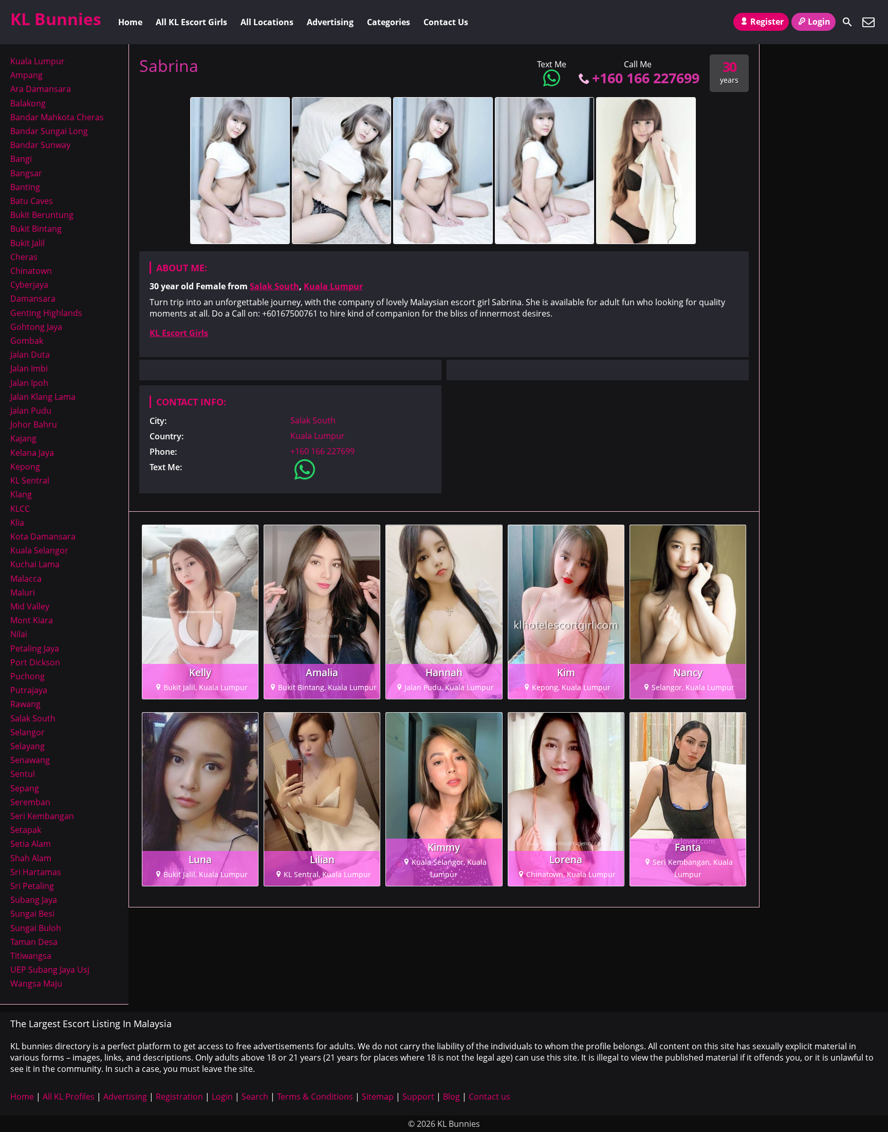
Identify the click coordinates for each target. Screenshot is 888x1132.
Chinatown (31, 270)
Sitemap (378, 1096)
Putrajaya (28, 690)
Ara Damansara (40, 89)
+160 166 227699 (645, 77)
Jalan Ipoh (29, 382)
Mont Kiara (31, 620)
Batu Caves (31, 201)
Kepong (25, 466)
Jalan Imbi (29, 368)
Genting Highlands (46, 313)
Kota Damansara (43, 536)
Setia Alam (30, 843)
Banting (25, 187)
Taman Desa (34, 942)
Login (819, 21)
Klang (21, 494)
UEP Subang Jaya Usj (49, 969)
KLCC (20, 508)
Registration (179, 1096)
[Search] (847, 22)
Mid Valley (29, 606)
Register (767, 21)
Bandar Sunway (40, 145)
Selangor (27, 732)
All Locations (266, 22)
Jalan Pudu (30, 410)
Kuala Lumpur (333, 286)
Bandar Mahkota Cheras (57, 117)
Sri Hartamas (35, 872)
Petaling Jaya (34, 648)
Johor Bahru (33, 424)
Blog (451, 1096)
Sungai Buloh (35, 928)
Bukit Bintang (36, 228)
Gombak (26, 340)
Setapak (25, 830)
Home (130, 22)
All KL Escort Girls (191, 22)
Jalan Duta (30, 354)
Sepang (24, 788)
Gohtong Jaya (36, 326)
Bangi (21, 158)
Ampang (26, 75)
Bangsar (26, 173)
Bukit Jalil (27, 243)
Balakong (28, 103)
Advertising (330, 22)
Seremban (30, 802)
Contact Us (445, 22)
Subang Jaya (33, 899)
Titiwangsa (30, 955)
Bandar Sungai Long (49, 131)
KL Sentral (29, 480)
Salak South (274, 286)
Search (255, 1096)
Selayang (27, 746)
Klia (17, 522)
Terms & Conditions (315, 1096)
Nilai (18, 634)
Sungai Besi (32, 913)
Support (418, 1096)
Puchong (27, 676)
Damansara (32, 298)
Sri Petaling (32, 886)
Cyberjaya (29, 284)
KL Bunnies (55, 19)
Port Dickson (35, 662)
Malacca (26, 578)
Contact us (489, 1096)
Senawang (30, 760)
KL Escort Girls (179, 333)
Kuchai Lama (35, 564)
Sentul (22, 774)
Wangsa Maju (36, 983)
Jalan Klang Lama (43, 396)
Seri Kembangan (42, 816)
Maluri (22, 592)
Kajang (23, 438)
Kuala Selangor (39, 550)
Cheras (24, 257)
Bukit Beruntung (41, 214)
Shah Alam (30, 858)
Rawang (25, 704)
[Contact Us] (868, 22)
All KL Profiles (69, 1096)
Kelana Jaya (32, 452)
